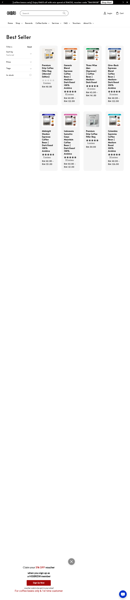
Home (10, 23)
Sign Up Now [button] (38, 583)
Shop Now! (107, 2)
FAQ (66, 23)
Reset (29, 46)
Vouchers (76, 23)
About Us (88, 23)
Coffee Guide (41, 23)
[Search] (64, 13)
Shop (18, 23)
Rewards (29, 23)
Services (55, 23)
